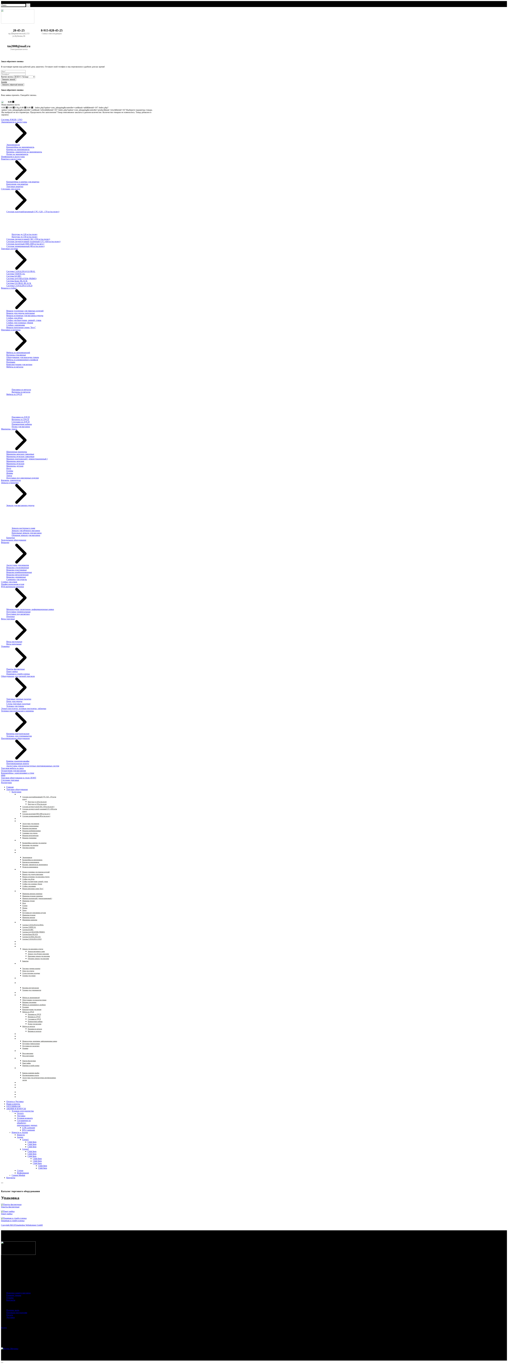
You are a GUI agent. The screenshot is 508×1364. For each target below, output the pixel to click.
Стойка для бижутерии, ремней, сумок (23, 320)
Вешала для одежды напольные (20, 313)
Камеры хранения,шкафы (17, 761)
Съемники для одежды (16, 579)
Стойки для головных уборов (19, 323)
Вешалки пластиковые (16, 570)
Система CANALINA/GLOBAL (20, 271)
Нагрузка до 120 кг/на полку (24, 234)
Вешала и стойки (9, 288)
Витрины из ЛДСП (20, 419)
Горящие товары (13, 1295)
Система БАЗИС (13, 276)
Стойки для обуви (14, 318)
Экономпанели (13, 145)
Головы (9, 471)
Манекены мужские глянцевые (20, 456)
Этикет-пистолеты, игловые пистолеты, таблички (23, 708)
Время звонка (7, 77)
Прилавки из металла (21, 389)
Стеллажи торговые (10, 780)
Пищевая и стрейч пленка (18, 674)
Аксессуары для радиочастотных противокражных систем (32, 766)
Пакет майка (12, 671)
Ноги (8, 468)
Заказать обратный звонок (12, 85)
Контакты (10, 1300)
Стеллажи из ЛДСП (21, 422)
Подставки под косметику (18, 614)
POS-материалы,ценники (12, 586)
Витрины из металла (21, 392)
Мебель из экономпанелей (18, 352)
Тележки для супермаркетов (19, 736)
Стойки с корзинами (15, 325)
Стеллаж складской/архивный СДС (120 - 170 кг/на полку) (32, 211)
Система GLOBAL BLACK (18, 283)
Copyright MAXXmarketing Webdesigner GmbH (22, 1225)
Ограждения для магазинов (13, 771)
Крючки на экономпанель (18, 149)
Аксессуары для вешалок (17, 565)
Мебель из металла (14, 367)
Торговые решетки (14, 186)
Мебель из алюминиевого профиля (22, 360)
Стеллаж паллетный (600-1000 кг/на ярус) (25, 244)
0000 (3, 775)
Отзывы (10, 1298)
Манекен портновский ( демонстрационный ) (27, 459)
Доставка (10, 1317)
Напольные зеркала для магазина (27, 533)
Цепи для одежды (14, 701)
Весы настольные (14, 641)
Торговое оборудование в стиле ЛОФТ (18, 778)
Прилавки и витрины (11, 330)
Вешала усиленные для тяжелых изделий (25, 311)
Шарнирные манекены (16, 452)
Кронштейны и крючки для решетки (22, 182)
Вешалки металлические (17, 575)
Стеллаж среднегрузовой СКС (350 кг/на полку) (28, 239)
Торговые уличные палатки (18, 699)
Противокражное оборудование (15, 738)
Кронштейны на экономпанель (20, 147)
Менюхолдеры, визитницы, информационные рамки (30, 609)
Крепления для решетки (17, 184)
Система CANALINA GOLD (19, 286)
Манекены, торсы (9, 429)
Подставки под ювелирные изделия (22, 478)
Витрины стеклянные (16, 355)
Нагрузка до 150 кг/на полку (24, 237)
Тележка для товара (15, 706)
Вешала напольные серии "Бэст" (21, 327)
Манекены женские (15, 461)
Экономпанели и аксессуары (14, 122)
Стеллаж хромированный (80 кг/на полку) (25, 246)
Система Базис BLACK (17, 281)
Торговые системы (9, 249)
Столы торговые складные (18, 704)
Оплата (9, 1315)
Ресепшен (10, 362)
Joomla (4, 82)
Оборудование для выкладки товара (22, 357)
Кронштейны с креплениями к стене (17, 773)
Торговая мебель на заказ (12, 768)
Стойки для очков (9, 582)
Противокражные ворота (17, 763)
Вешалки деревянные (16, 577)
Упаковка (5, 646)
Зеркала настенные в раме (23, 528)
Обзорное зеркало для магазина (26, 535)
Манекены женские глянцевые (20, 454)
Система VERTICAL (15, 274)
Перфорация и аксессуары (13, 156)
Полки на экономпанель (17, 154)
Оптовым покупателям (16, 1313)
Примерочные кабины (22, 424)
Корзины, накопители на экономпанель (24, 152)
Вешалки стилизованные (17, 567)
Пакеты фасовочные (15, 669)
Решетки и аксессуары (11, 159)
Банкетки (10, 538)
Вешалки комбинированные (19, 572)
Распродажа (6, 782)
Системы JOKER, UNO (11, 119)
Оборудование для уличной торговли (18, 676)
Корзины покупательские (17, 734)
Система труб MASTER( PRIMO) (21, 278)
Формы (9, 473)
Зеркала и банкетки (10, 483)
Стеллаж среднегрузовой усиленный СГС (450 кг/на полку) (33, 241)
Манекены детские (14, 466)
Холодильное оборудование (13, 540)
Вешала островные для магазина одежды (24, 315)
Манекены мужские (15, 464)
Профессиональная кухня (12, 584)
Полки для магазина (21, 426)
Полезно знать (12, 1310)
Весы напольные (14, 644)
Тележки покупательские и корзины (17, 711)
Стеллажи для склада (10, 189)
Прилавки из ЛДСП (21, 417)
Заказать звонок (8, 80)
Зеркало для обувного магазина (26, 530)
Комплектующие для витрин (19, 364)
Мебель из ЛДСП (14, 394)
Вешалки (5, 542)
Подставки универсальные (18, 612)
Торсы (9, 475)
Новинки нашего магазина (18, 1293)
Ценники (10, 616)
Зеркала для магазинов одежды (20, 505)
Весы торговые (8, 619)
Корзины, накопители (11, 480)
